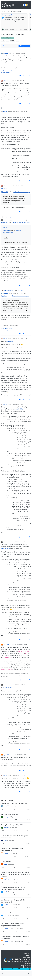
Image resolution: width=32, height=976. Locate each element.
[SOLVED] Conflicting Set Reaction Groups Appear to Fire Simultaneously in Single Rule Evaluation (15, 874)
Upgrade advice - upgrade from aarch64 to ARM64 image (15, 937)
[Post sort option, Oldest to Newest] (3, 46)
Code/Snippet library (9, 29)
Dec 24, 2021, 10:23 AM (19, 338)
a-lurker (6, 904)
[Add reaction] (20, 75)
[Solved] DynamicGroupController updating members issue (15, 837)
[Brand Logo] (12, 5)
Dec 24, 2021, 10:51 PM (19, 685)
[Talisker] (2, 941)
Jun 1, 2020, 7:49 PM (18, 80)
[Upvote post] (23, 75)
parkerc (5, 111)
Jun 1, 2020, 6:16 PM (19, 53)
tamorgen (6, 816)
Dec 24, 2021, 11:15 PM (21, 755)
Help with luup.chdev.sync (21, 192)
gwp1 (5, 891)
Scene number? (7, 15)
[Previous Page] (2, 22)
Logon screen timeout (8, 913)
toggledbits (6, 644)
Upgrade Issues (6, 861)
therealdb (5, 53)
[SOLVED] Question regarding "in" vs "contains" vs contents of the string (13, 888)
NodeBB (27, 955)
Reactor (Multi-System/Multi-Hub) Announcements (12, 849)
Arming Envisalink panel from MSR (12, 825)
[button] (2, 973)
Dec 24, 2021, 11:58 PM (19, 775)
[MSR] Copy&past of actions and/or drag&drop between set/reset (12, 924)
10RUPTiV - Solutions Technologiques (26, 963)
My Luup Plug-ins (5, 72)
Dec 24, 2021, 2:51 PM (21, 644)
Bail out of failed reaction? (9, 814)
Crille (5, 840)
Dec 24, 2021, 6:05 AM (20, 293)
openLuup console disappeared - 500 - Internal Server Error (13, 901)
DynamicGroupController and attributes (14, 803)
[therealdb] (2, 806)
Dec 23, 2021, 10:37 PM (19, 111)
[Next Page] (30, 22)
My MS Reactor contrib (6, 70)
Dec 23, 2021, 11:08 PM (19, 186)
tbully (5, 864)
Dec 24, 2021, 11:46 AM (19, 542)
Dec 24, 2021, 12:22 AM (19, 220)
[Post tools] (29, 75)
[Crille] (2, 840)
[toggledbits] (2, 853)
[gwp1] (2, 879)
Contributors (27, 957)
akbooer (5, 80)
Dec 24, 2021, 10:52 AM (19, 404)
